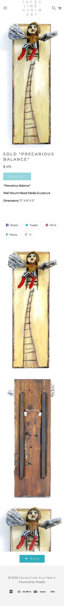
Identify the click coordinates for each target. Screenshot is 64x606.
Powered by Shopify (32, 582)
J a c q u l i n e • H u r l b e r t (32, 8)
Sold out (17, 176)
